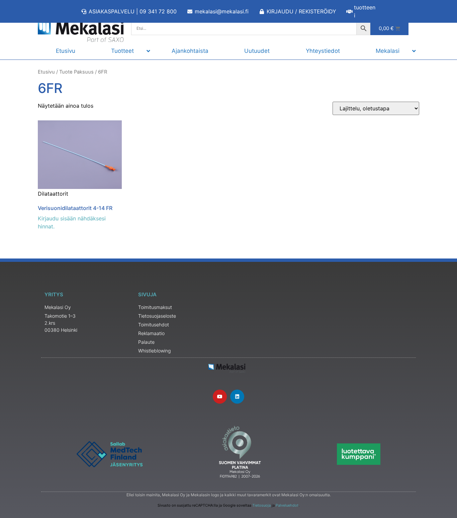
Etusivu (46, 72)
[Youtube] (220, 397)
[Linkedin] (237, 397)
